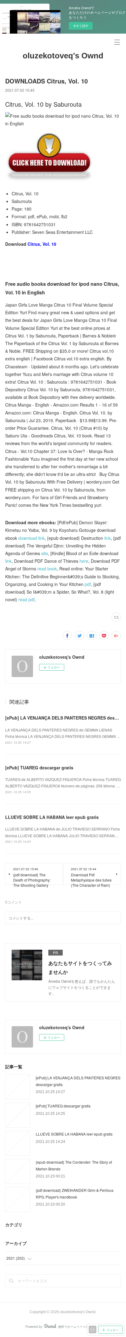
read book (47, 568)
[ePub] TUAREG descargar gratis (39, 767)
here (84, 561)
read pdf (26, 599)
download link (31, 538)
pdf (88, 584)
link (107, 538)
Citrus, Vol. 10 (42, 244)
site (44, 553)
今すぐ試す (80, 26)
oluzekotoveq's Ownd (63, 55)
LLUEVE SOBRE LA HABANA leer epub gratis (52, 817)
